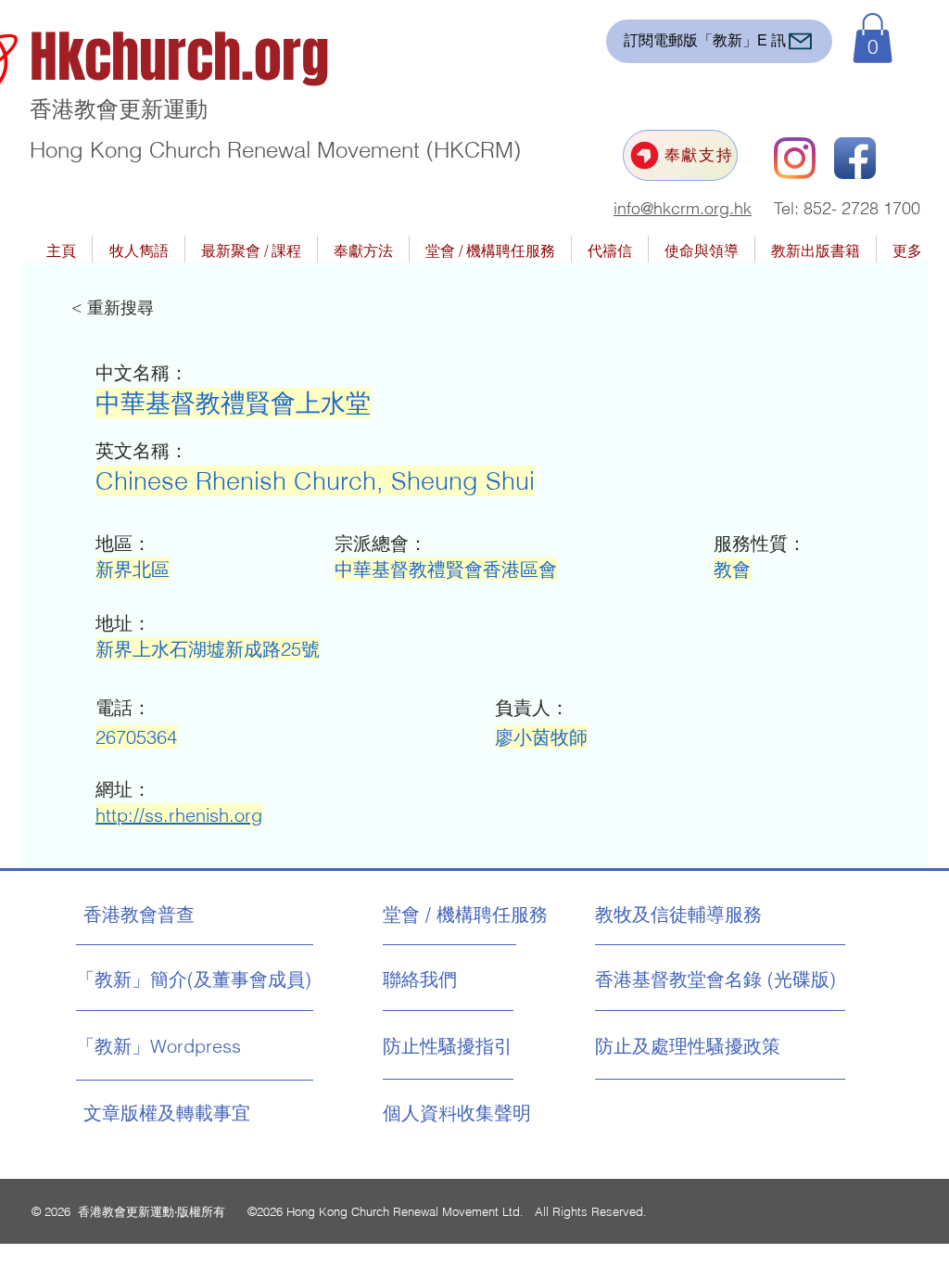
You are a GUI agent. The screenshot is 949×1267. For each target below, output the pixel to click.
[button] (872, 38)
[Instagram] (795, 158)
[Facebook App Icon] (855, 158)
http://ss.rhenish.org (178, 814)
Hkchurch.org (179, 57)
